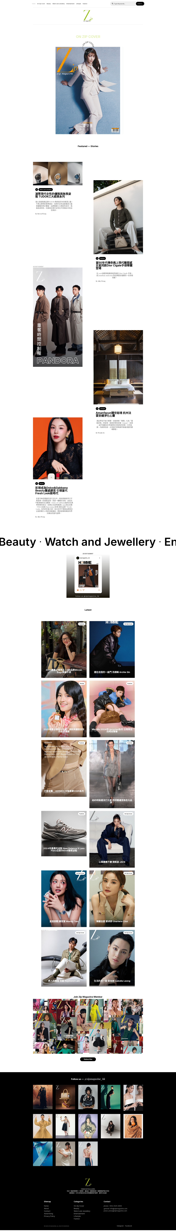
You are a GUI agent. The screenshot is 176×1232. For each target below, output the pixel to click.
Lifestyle (78, 3)
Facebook (128, 1226)
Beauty (49, 3)
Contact (47, 1211)
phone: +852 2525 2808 (113, 1206)
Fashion (85, 3)
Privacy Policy (49, 1216)
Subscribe (88, 1059)
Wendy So (101, 433)
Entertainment (70, 3)
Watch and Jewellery (59, 3)
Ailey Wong (101, 281)
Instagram (120, 1226)
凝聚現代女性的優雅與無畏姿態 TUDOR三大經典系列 (53, 195)
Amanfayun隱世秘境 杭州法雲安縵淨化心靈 (113, 414)
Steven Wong (41, 214)
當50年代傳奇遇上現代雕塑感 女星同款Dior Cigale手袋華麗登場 (114, 265)
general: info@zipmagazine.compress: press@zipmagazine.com (115, 1210)
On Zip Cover (41, 3)
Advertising (48, 1214)
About (46, 1208)
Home (33, 3)
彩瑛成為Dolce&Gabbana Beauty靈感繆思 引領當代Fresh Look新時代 (51, 490)
